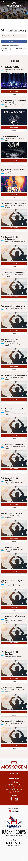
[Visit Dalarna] (14, 811)
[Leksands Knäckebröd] (14, 821)
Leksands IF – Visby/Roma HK (15, 582)
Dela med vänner (14, 41)
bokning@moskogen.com (16, 786)
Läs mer (14, 94)
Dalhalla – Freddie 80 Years (15, 170)
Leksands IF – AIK (12, 547)
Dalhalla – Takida (12, 67)
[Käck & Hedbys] (14, 832)
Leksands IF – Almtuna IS (15, 272)
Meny (25, 1)
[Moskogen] (14, 5)
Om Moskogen (14, 773)
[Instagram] (16, 799)
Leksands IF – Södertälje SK (16, 203)
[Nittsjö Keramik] (14, 842)
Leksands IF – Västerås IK (15, 306)
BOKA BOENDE (14, 91)
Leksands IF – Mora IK (13, 513)
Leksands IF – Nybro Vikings (16, 375)
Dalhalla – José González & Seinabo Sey (15, 101)
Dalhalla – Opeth (11, 136)
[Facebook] (11, 799)
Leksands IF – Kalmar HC (15, 444)
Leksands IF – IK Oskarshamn (11, 238)
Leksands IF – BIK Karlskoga (12, 479)
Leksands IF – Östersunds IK (15, 617)
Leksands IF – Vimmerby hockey (14, 410)
